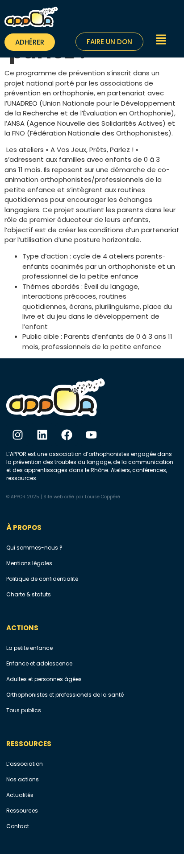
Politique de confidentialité (42, 579)
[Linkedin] (42, 434)
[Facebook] (66, 434)
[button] (161, 40)
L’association (24, 764)
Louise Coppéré (102, 496)
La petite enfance (29, 648)
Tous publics (23, 710)
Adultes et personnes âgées (44, 679)
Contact (17, 826)
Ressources (22, 810)
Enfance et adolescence (39, 663)
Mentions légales (29, 563)
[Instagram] (17, 434)
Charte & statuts (28, 594)
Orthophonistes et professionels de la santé (65, 694)
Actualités (19, 795)
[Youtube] (91, 434)
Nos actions (22, 779)
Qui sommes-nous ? (34, 547)
